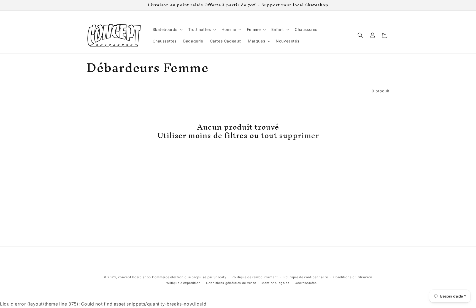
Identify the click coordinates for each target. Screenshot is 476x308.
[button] (167, 29)
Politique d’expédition (183, 283)
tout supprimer (290, 135)
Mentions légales (275, 283)
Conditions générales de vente (231, 283)
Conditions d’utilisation (352, 277)
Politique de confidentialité (305, 277)
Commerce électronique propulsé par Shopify (189, 277)
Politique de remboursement (255, 277)
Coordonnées (306, 283)
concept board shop (134, 277)
